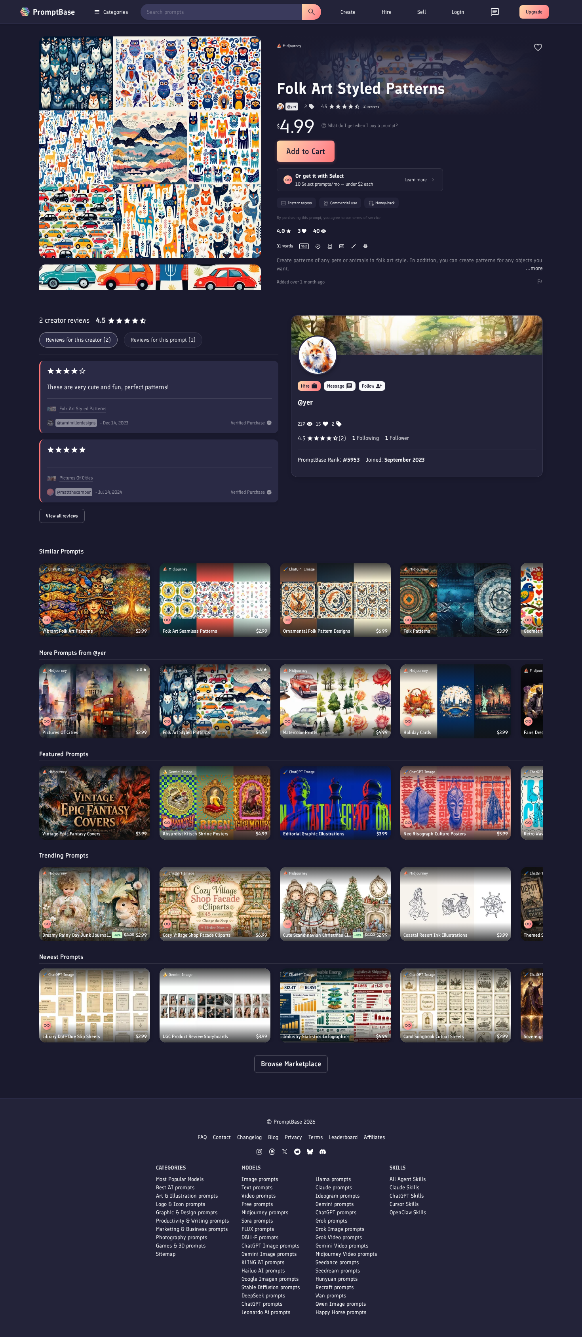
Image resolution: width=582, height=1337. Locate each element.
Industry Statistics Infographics (316, 1036)
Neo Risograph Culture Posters (434, 834)
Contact (222, 1137)
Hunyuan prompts (337, 1279)
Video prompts (259, 1195)
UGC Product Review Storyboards (195, 1036)
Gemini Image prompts (269, 1254)
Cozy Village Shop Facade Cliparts (197, 935)
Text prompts (257, 1187)
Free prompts (257, 1204)
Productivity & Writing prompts (192, 1220)
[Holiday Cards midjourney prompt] (455, 701)
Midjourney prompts (265, 1212)
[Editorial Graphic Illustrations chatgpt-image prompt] (335, 803)
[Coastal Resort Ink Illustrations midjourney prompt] (455, 904)
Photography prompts (181, 1237)
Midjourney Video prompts (346, 1254)
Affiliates (374, 1137)
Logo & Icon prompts (180, 1204)
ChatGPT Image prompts (270, 1245)
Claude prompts (334, 1187)
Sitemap (165, 1254)
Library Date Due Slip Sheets (71, 1036)
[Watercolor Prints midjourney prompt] (335, 701)
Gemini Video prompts (342, 1245)
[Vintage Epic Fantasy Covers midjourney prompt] (94, 803)
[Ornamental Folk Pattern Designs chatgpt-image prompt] (335, 600)
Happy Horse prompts (341, 1312)
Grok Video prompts (339, 1237)
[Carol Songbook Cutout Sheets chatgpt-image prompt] (455, 1005)
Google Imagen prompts (270, 1279)
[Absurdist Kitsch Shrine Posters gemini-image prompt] (215, 803)
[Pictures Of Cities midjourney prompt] (94, 701)
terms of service (366, 217)
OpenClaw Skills (408, 1212)
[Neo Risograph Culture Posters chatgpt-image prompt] (455, 803)
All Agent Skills (408, 1179)
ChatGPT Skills (407, 1195)
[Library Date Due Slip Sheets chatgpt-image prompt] (94, 1005)
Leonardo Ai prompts (266, 1312)
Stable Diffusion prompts (271, 1287)
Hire (387, 12)
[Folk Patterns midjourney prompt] (455, 600)
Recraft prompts (335, 1287)
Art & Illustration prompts (187, 1195)
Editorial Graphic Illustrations (313, 834)
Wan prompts (331, 1295)
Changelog (249, 1137)
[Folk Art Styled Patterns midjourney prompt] (215, 701)
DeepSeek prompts (263, 1295)
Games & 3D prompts (180, 1245)
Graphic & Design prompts (186, 1212)
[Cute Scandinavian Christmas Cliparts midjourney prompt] (335, 904)
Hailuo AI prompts (263, 1270)
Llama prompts (333, 1179)
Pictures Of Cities (76, 478)
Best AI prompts (175, 1187)
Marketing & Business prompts (192, 1229)
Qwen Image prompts (341, 1304)
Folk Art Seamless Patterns (190, 631)
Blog (273, 1137)
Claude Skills (404, 1187)
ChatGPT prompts (262, 1304)
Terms (315, 1137)
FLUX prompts (258, 1229)
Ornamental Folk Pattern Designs (316, 631)
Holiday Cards (417, 732)
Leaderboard (343, 1137)
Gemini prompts (335, 1204)
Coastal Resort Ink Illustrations (435, 935)
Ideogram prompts (337, 1195)
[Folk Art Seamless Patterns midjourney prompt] (215, 600)
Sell (421, 12)
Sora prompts (257, 1220)
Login (458, 12)
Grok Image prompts (340, 1229)
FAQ (202, 1137)
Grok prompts (331, 1220)
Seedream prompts (338, 1270)
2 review (371, 107)
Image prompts (260, 1179)
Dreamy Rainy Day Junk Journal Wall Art (77, 935)
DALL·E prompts (260, 1237)
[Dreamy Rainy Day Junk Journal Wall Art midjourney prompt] (94, 904)
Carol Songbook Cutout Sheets (433, 1036)
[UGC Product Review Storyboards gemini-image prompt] (215, 1005)
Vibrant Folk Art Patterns (67, 631)
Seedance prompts (337, 1262)
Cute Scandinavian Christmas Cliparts (318, 935)
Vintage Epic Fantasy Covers (71, 834)
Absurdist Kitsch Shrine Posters (195, 834)
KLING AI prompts (263, 1262)
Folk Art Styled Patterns (82, 408)
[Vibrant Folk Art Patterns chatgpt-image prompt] (94, 600)
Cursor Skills (404, 1204)
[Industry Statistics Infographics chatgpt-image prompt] (335, 1005)
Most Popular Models (180, 1179)
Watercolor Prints (300, 732)
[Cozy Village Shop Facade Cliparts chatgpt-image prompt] (215, 904)
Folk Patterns (416, 631)
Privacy (293, 1137)
